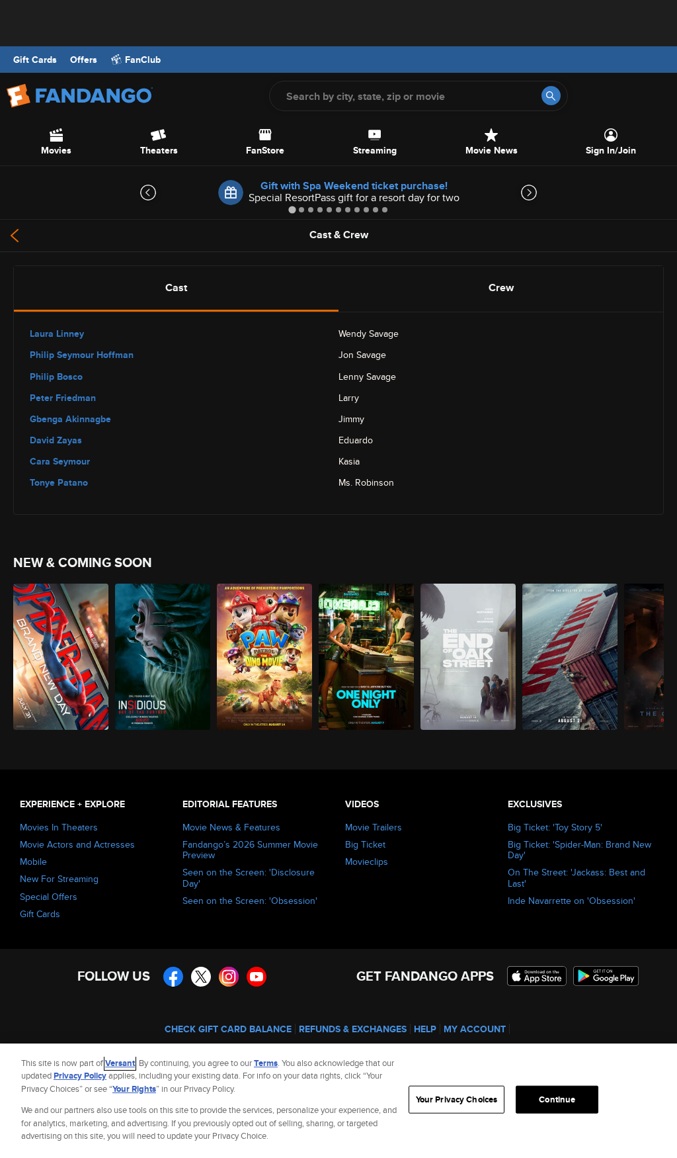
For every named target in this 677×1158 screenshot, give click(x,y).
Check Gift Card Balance (228, 1029)
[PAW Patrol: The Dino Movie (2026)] (264, 657)
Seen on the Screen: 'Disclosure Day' (248, 877)
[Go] (551, 95)
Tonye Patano (59, 482)
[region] (338, 1101)
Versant (120, 1063)
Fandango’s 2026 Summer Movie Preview (250, 850)
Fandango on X (201, 977)
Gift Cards (35, 59)
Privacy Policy (80, 1075)
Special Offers (48, 896)
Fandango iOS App (537, 976)
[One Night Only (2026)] (366, 657)
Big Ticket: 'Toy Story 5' (555, 827)
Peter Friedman (63, 397)
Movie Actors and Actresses (77, 844)
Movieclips (366, 861)
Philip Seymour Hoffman (82, 354)
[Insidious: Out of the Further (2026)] (162, 657)
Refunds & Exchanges (353, 1029)
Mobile (33, 861)
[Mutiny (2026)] (569, 657)
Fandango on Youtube (256, 977)
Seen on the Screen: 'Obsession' (249, 900)
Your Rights (134, 1089)
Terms (266, 1063)
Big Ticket (365, 844)
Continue (557, 1099)
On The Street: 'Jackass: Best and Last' (576, 877)
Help (425, 1029)
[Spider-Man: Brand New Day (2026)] (60, 657)
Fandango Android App (606, 976)
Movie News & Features (231, 827)
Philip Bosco (56, 376)
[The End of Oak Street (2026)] (468, 657)
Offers (83, 59)
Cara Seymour (60, 461)
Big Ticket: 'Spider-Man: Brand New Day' (579, 850)
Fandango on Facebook (173, 977)
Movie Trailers (373, 827)
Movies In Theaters (59, 827)
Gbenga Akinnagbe (70, 418)
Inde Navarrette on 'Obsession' (571, 900)
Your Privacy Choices (457, 1099)
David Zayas (56, 440)
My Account (475, 1029)
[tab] (292, 209)
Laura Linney (57, 333)
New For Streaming (59, 878)
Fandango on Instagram (229, 977)
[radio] (176, 288)
